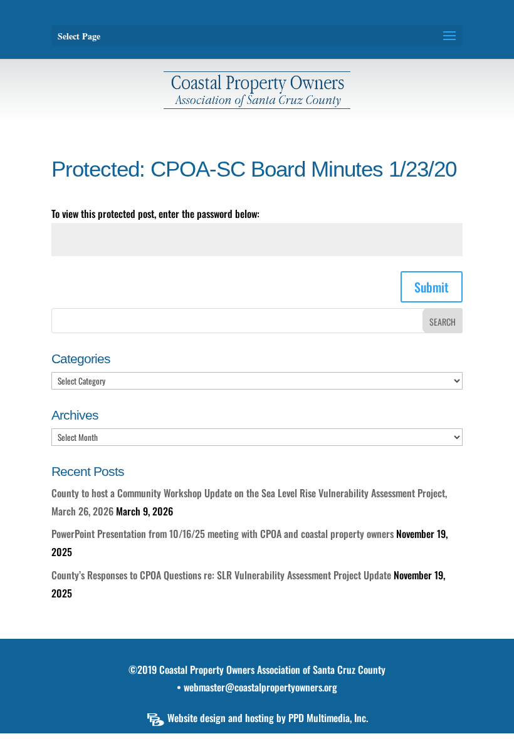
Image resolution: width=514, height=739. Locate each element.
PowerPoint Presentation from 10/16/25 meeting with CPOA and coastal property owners (222, 533)
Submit (431, 286)
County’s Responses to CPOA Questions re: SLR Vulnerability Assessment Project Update (221, 574)
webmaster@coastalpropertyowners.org (260, 687)
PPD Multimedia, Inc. (328, 717)
